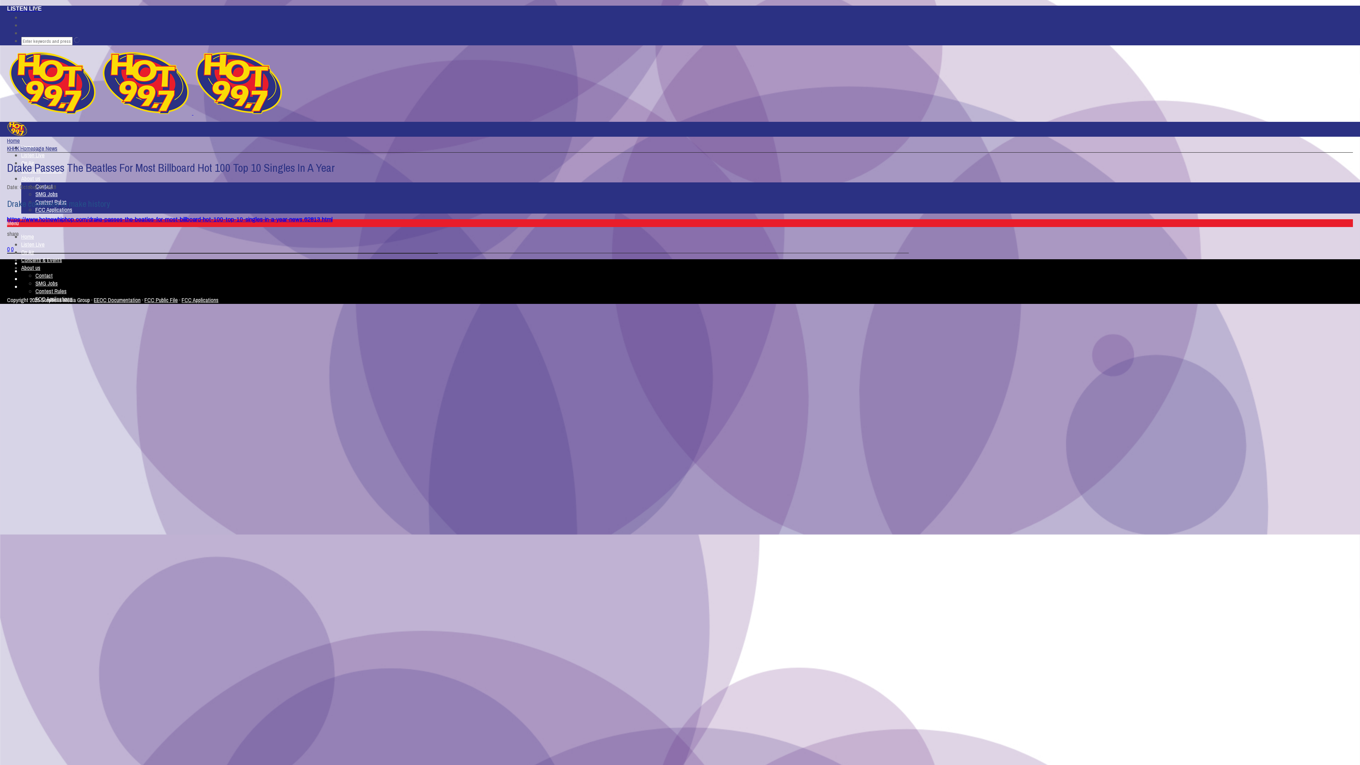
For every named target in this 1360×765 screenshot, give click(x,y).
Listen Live (33, 155)
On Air (27, 252)
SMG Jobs (46, 194)
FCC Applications (53, 210)
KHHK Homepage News (32, 148)
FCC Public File (161, 300)
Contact (44, 275)
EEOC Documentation (117, 300)
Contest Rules (51, 291)
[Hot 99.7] (192, 113)
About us (30, 178)
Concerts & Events (41, 260)
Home (27, 236)
